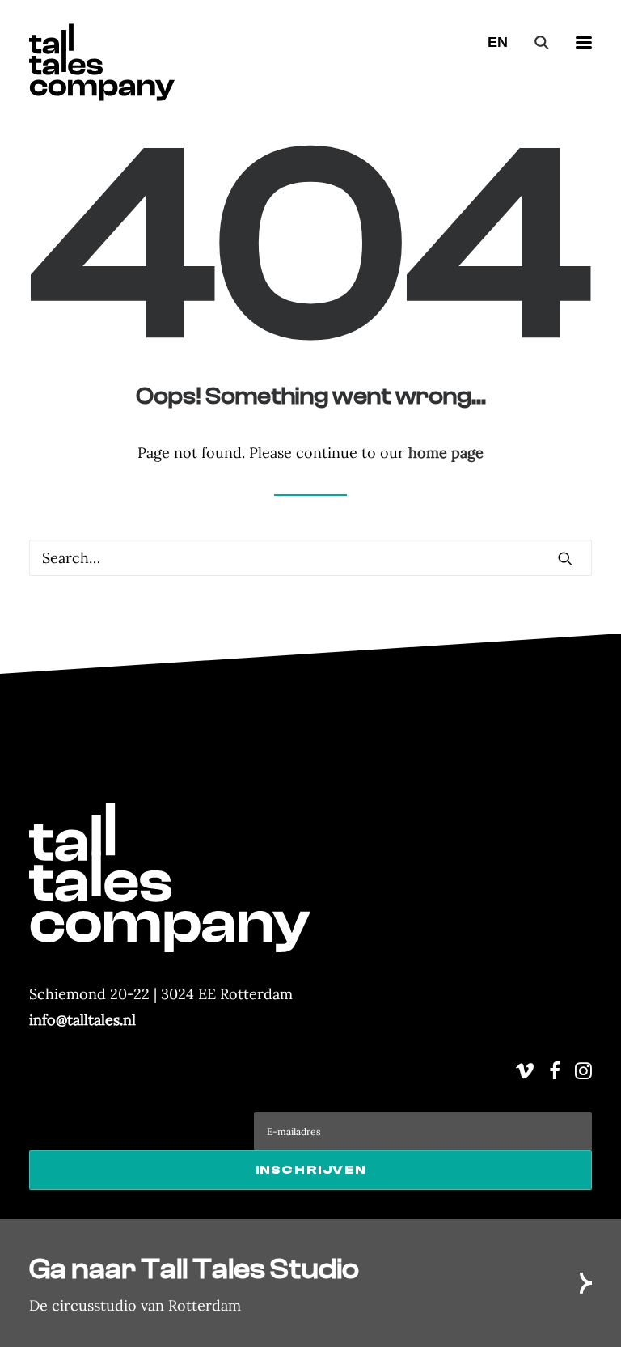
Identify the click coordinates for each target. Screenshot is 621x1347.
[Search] (534, 42)
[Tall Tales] (102, 42)
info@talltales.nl (82, 1019)
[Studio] (310, 1283)
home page (446, 452)
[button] (584, 42)
